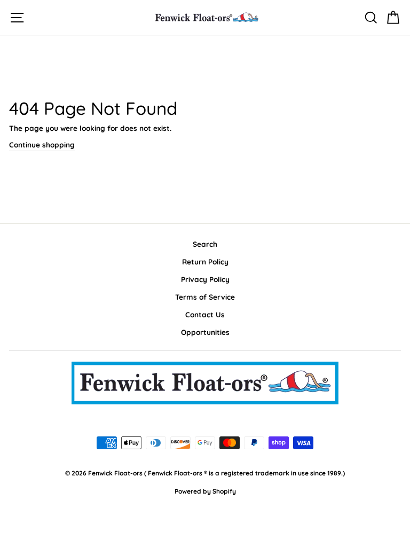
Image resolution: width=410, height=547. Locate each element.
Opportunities (205, 332)
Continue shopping (42, 144)
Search (205, 243)
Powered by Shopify (205, 491)
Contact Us (205, 314)
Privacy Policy (205, 279)
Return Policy (205, 261)
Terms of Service (205, 296)
